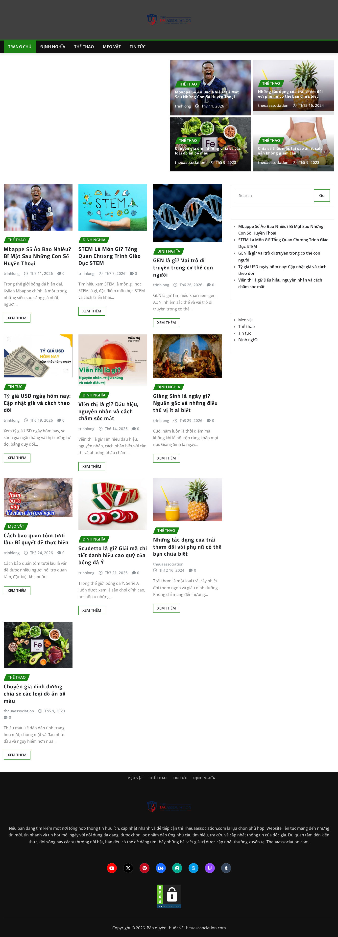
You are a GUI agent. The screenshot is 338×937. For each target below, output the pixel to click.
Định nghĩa (52, 46)
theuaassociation (273, 105)
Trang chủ (19, 46)
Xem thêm (17, 317)
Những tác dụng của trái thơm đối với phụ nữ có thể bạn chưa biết (290, 94)
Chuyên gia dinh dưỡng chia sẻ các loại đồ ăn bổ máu (208, 151)
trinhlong (183, 106)
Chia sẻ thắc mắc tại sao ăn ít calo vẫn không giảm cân (290, 151)
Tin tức (137, 46)
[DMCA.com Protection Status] (169, 896)
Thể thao (84, 46)
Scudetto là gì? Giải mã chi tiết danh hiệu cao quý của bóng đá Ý (112, 555)
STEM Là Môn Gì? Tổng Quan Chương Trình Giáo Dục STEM (109, 256)
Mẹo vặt (112, 46)
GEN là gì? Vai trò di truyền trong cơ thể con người (183, 267)
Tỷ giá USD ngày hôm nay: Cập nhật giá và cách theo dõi (37, 403)
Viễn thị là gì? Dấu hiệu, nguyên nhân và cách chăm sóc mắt (108, 411)
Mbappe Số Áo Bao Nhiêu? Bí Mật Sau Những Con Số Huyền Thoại (207, 94)
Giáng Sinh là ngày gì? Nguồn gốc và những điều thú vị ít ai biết (185, 403)
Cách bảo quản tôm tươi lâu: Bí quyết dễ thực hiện (36, 539)
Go (322, 195)
